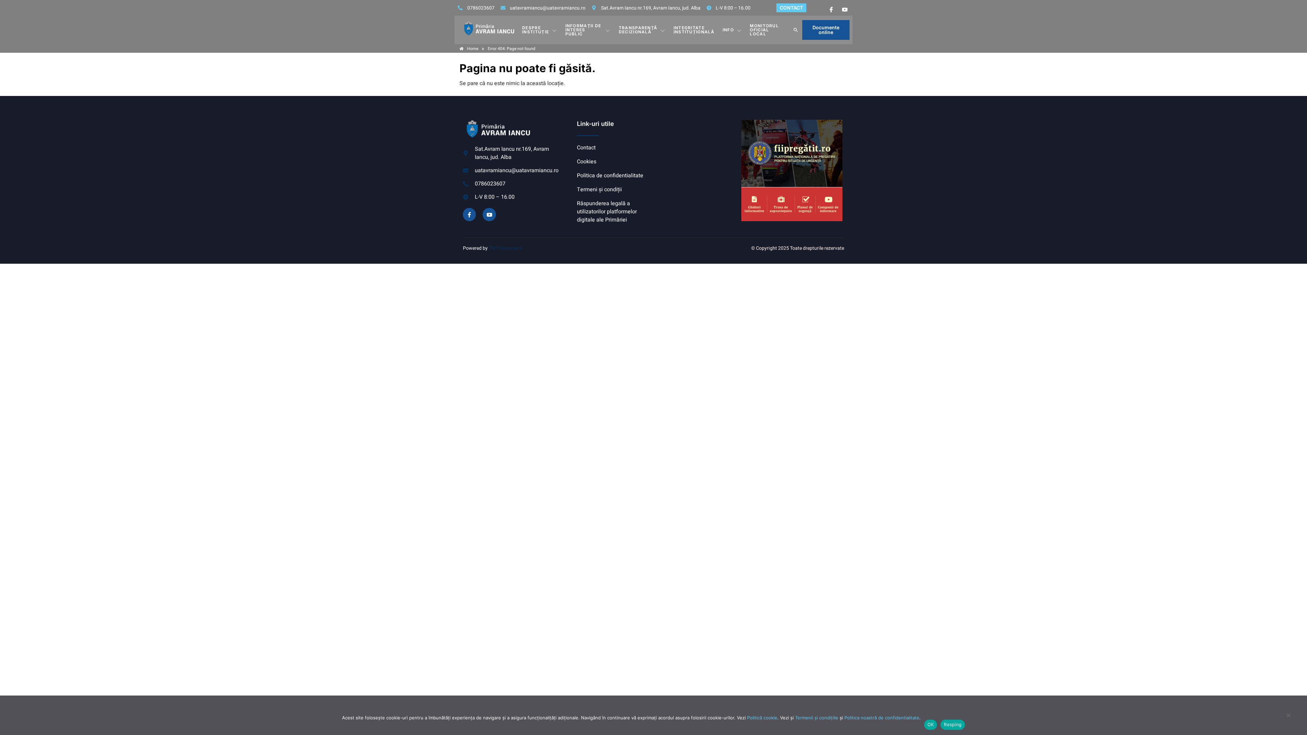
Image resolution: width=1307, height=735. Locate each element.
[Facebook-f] (469, 214)
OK (930, 724)
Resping (953, 724)
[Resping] (1288, 718)
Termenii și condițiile (816, 717)
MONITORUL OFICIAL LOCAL (764, 29)
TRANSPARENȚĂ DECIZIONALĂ (638, 29)
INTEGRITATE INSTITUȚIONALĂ (694, 29)
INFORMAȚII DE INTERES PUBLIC (583, 29)
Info (728, 29)
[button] (795, 30)
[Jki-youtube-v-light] (489, 214)
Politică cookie (762, 717)
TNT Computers (505, 248)
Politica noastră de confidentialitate (881, 717)
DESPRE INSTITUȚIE (535, 29)
